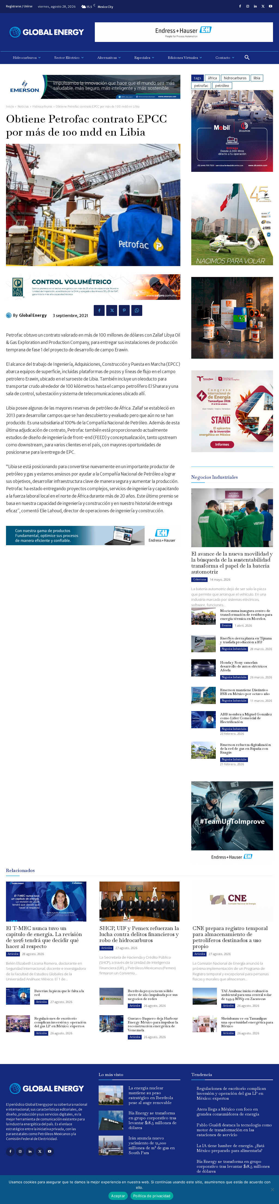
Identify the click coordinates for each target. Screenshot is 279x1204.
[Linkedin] (255, 6)
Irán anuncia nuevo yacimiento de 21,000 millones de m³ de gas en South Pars (152, 1145)
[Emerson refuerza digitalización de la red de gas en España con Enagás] (203, 750)
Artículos (13, 954)
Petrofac (201, 86)
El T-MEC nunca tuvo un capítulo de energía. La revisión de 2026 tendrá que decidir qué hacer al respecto (44, 937)
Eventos (226, 625)
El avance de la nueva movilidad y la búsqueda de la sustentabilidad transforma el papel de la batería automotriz (232, 562)
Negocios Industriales (234, 649)
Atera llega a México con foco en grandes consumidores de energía (228, 1112)
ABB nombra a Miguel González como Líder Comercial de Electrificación (246, 718)
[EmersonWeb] (93, 103)
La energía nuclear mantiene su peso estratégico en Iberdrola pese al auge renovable (151, 1095)
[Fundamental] (184, 32)
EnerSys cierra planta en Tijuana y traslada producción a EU (246, 640)
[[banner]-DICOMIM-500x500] (232, 170)
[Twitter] (262, 6)
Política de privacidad (152, 1196)
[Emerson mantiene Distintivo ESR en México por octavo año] (203, 695)
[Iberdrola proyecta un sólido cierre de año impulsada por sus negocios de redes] (111, 996)
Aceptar (118, 1196)
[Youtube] (270, 6)
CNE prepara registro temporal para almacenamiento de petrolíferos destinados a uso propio (230, 937)
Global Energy (33, 315)
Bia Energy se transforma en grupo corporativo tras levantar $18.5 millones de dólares (153, 1120)
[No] (272, 1189)
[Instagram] (247, 6)
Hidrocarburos (42, 106)
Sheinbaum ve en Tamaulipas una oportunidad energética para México (247, 1022)
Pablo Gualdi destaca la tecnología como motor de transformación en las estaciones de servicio (234, 1129)
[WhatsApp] (136, 310)
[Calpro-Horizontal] (93, 304)
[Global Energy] (9, 315)
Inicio (10, 106)
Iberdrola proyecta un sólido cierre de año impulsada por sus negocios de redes (153, 995)
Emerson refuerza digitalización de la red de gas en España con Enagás (245, 748)
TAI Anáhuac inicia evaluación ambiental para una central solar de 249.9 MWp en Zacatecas (246, 995)
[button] (247, 58)
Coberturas (199, 579)
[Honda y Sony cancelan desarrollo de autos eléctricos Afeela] (203, 667)
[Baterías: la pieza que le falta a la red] (18, 996)
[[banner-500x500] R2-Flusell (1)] (232, 357)
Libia (257, 78)
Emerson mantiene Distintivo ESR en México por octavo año (245, 692)
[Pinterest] (124, 310)
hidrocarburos (235, 78)
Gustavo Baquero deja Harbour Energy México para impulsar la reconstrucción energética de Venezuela (153, 1024)
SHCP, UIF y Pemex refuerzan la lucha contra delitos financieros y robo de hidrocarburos (139, 934)
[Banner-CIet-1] (232, 450)
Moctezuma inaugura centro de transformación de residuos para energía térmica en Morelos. (246, 614)
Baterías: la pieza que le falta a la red (59, 993)
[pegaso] (232, 263)
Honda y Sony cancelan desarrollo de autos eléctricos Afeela (243, 666)
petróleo (222, 86)
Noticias (23, 106)
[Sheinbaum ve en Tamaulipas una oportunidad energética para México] (205, 1023)
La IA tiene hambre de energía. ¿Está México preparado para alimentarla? (230, 1148)
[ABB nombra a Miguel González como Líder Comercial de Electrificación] (203, 719)
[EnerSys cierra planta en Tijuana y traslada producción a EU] (203, 643)
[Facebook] (240, 6)
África (212, 78)
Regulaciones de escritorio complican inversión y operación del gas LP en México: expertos (60, 1022)
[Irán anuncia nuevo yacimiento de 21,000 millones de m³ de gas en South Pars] (111, 1145)
